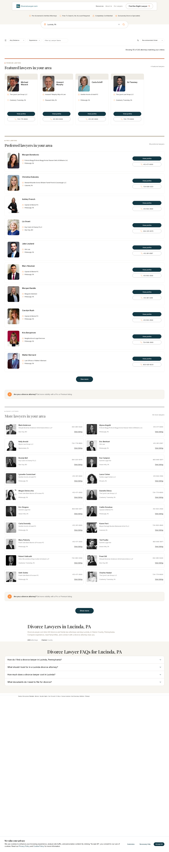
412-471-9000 (148, 164)
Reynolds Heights (43, 696)
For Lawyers (118, 6)
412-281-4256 (148, 298)
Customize (131, 844)
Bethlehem (82, 696)
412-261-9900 (93, 119)
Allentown (37, 696)
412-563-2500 (148, 209)
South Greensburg (75, 696)
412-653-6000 (58, 119)
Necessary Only (145, 844)
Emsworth (53, 696)
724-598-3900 (148, 342)
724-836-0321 (148, 186)
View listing (78, 432)
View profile (21, 114)
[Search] (123, 24)
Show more (84, 611)
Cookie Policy (38, 846)
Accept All (159, 844)
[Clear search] (119, 24)
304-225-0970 (148, 231)
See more (84, 379)
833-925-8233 (148, 364)
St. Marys (58, 696)
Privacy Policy (24, 846)
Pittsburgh (87, 696)
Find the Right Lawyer (138, 6)
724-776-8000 (22, 119)
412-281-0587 (148, 253)
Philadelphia (31, 696)
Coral (49, 696)
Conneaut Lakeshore (66, 696)
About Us (108, 6)
